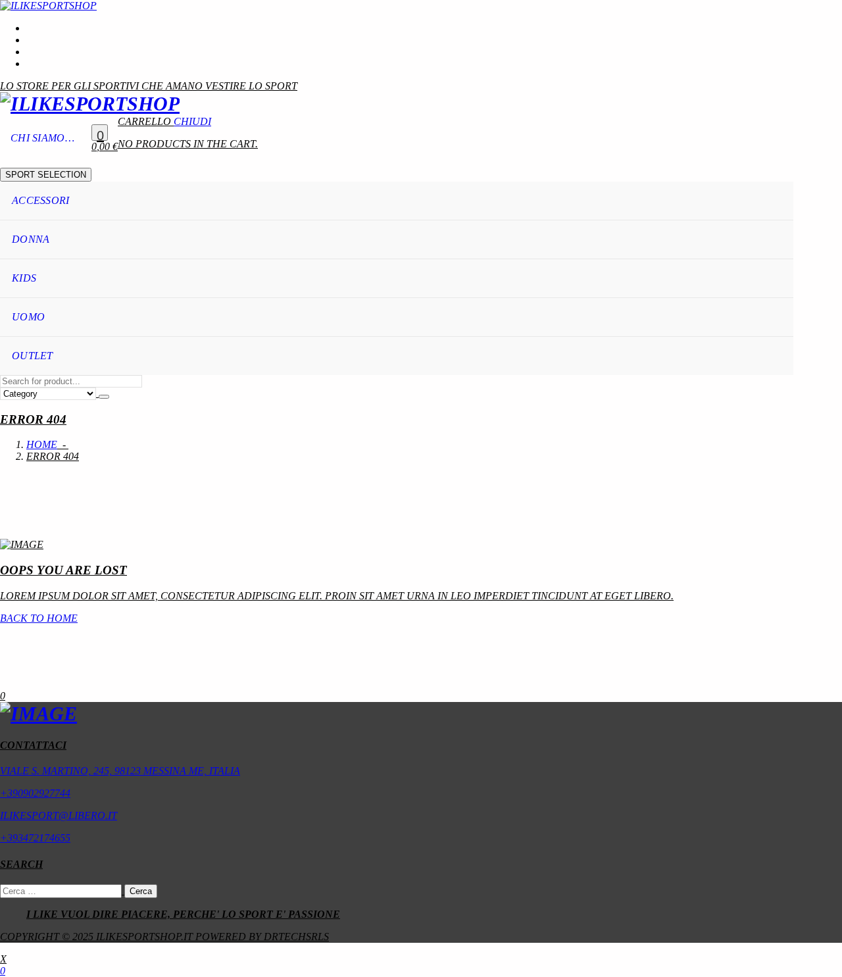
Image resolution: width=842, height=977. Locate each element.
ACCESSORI (41, 200)
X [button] (3, 958)
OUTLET (32, 355)
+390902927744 (35, 793)
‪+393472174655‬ (35, 837)
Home (41, 444)
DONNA (31, 239)
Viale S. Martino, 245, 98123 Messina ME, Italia (120, 770)
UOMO (28, 316)
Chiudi (192, 121)
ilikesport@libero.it (58, 815)
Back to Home (39, 618)
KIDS (24, 278)
